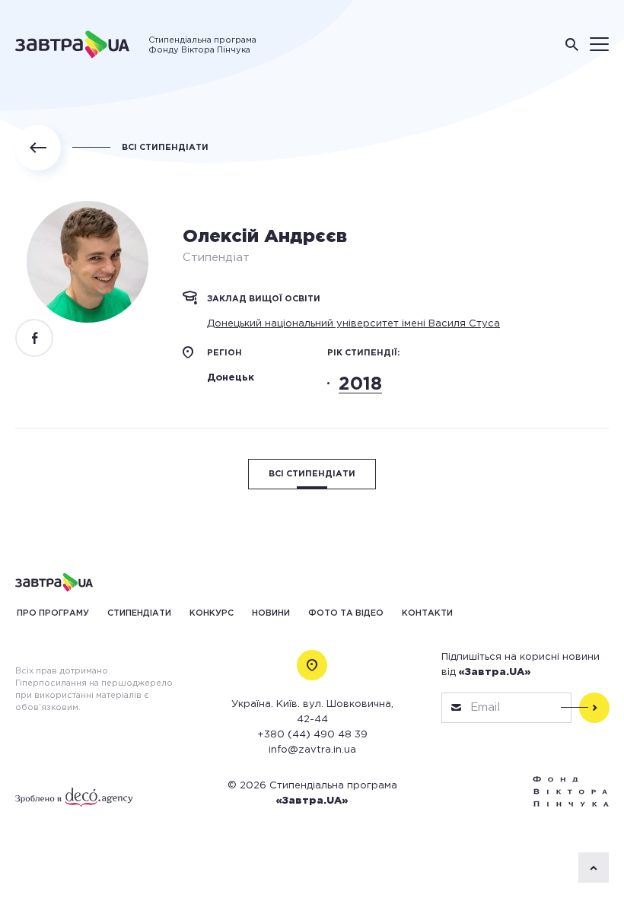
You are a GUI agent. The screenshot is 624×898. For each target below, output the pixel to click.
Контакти (427, 613)
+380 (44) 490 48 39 (312, 735)
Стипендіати (139, 613)
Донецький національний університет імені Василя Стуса (353, 324)
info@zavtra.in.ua (312, 750)
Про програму (53, 613)
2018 (360, 384)
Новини (271, 613)
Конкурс (211, 613)
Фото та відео (346, 613)
